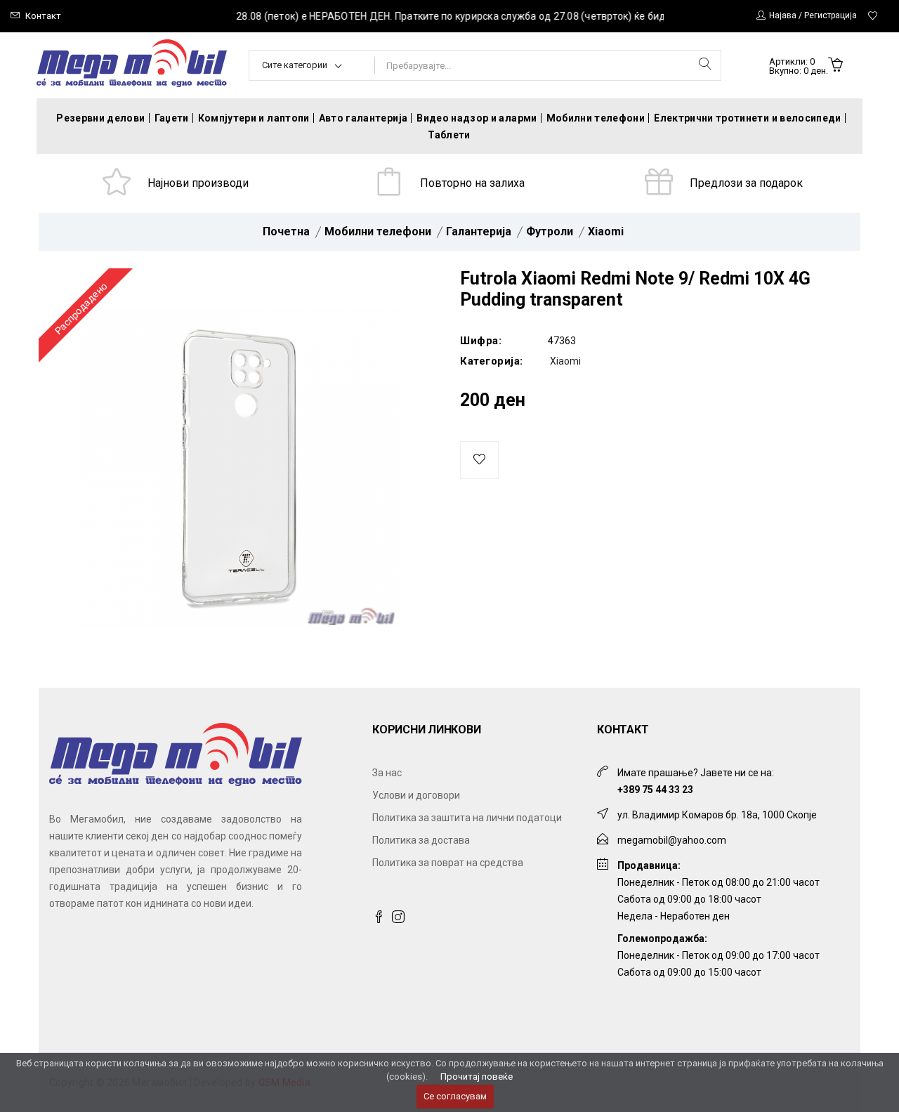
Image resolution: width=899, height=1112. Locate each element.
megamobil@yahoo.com (671, 840)
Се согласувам (455, 1096)
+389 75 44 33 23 (655, 789)
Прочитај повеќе (476, 1076)
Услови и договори (416, 795)
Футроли (549, 231)
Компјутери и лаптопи (254, 118)
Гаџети (172, 118)
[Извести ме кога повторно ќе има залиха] (479, 460)
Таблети (449, 135)
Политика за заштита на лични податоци (467, 817)
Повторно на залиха (472, 183)
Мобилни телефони (595, 118)
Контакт (43, 16)
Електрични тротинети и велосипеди (747, 118)
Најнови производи (198, 183)
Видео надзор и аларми (476, 118)
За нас (387, 772)
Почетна (286, 231)
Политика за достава (421, 840)
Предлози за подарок (746, 183)
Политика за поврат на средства (447, 862)
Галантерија (478, 231)
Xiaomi (606, 231)
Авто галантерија (363, 118)
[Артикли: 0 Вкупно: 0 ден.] (835, 66)
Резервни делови (100, 118)
